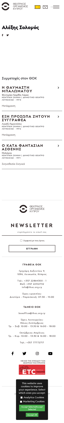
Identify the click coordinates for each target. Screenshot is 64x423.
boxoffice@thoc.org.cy (32, 313)
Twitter (9, 35)
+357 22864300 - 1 (35, 280)
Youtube (50, 353)
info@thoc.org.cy (32, 287)
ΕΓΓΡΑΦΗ (32, 248)
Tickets (37, 7)
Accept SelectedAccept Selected (32, 408)
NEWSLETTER (32, 225)
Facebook (12, 353)
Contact (45, 7)
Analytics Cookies (33, 397)
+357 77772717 (35, 342)
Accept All (32, 415)
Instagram (37, 353)
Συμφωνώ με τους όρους (33, 240)
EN (52, 7)
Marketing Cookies (34, 401)
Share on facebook (4, 35)
